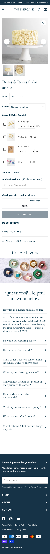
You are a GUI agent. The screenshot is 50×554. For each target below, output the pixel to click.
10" (21, 96)
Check (25, 206)
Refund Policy (32, 525)
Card (20, 162)
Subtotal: (6, 172)
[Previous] (7, 42)
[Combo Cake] (15, 262)
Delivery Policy (20, 525)
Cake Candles (23, 146)
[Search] (39, 9)
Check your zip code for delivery (18, 195)
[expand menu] (3, 9)
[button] (45, 9)
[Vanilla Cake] (8, 271)
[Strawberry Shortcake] (30, 277)
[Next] (43, 42)
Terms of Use (30, 487)
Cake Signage (23, 121)
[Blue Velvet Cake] (17, 273)
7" (13, 96)
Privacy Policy (21, 529)
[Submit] (44, 480)
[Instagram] (11, 518)
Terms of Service (7, 529)
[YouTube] (18, 518)
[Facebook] (3, 518)
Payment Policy (7, 525)
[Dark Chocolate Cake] (39, 273)
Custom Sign (23, 137)
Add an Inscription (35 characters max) (22, 179)
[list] (25, 41)
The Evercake (16, 547)
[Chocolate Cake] (42, 264)
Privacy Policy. (42, 487)
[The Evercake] (24, 9)
